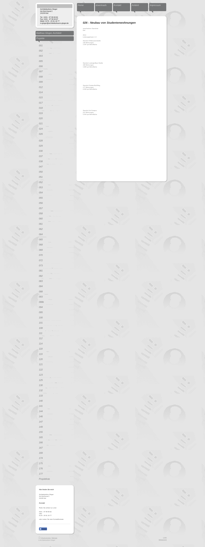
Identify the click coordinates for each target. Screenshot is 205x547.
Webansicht (163, 540)
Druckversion (46, 538)
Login (165, 537)
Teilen (43, 529)
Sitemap (54, 538)
